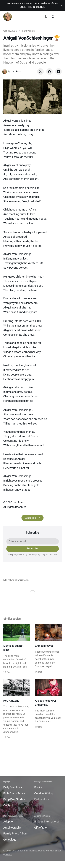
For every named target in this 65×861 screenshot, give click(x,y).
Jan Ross (16, 71)
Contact (8, 805)
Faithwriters (28, 30)
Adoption (8, 821)
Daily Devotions (12, 787)
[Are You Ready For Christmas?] (48, 709)
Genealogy (9, 839)
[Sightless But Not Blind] (16, 649)
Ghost (58, 850)
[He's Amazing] (16, 709)
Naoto (8, 854)
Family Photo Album (15, 833)
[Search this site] (53, 16)
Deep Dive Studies (14, 799)
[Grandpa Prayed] (48, 649)
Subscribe (30, 517)
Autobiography (12, 827)
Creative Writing (44, 793)
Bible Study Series (14, 793)
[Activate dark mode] (46, 17)
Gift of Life (40, 827)
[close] (61, 5)
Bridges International (46, 821)
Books (38, 787)
